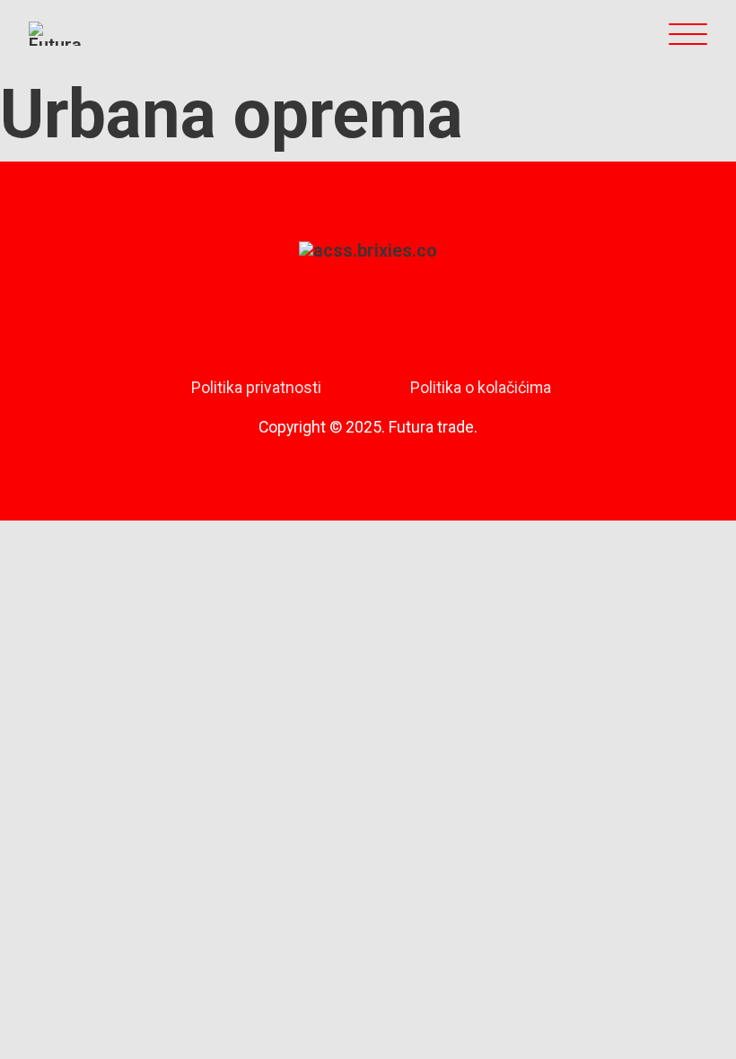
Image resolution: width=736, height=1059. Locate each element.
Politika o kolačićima (480, 388)
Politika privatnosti (256, 388)
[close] (688, 33)
